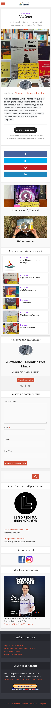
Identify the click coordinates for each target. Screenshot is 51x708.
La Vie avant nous (27, 327)
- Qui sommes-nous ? (13, 645)
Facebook (9, 703)
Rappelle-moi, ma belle (30, 277)
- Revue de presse (12, 651)
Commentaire (10, 401)
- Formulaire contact (13, 654)
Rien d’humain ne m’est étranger (30, 261)
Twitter (17, 703)
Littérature (25, 13)
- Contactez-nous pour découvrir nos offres (23, 679)
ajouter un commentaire (33, 22)
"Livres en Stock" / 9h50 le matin (18, 624)
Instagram (42, 703)
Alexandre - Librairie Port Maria (28, 25)
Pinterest (24, 703)
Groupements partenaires (15, 538)
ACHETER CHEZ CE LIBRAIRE (25, 130)
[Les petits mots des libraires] (25, 3)
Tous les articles (25, 380)
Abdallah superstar (28, 290)
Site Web (8, 451)
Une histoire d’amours (29, 315)
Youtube (33, 703)
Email (7, 439)
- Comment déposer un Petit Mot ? (19, 648)
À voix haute (25, 302)
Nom (7, 427)
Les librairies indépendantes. (16, 529)
